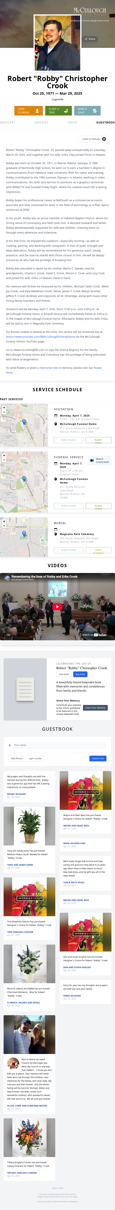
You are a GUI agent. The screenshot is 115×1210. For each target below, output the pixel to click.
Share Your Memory (95, 707)
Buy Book (80, 674)
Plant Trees (98, 440)
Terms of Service (66, 1196)
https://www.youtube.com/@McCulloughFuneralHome (40, 336)
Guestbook (105, 122)
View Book (64, 674)
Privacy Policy (49, 1196)
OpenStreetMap (60, 1201)
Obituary (7, 122)
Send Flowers (98, 551)
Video (72, 122)
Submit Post (98, 758)
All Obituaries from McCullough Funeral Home (90, 21)
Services (41, 122)
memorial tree (49, 368)
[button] (24, 422)
